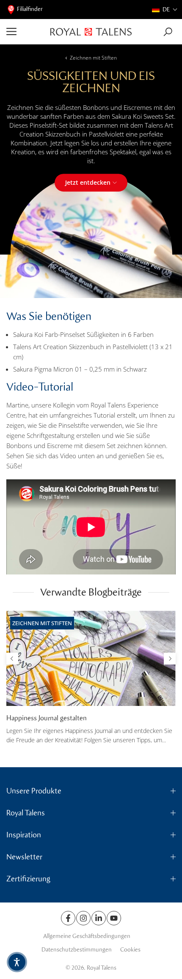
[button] (165, 9)
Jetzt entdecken (87, 182)
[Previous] (12, 659)
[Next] (170, 659)
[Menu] (25, 32)
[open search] (168, 32)
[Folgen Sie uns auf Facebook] (68, 918)
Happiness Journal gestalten (46, 718)
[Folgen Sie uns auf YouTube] (114, 918)
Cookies (130, 949)
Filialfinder (30, 9)
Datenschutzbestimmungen (76, 949)
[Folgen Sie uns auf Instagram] (83, 918)
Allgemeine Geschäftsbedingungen (86, 936)
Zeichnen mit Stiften (93, 57)
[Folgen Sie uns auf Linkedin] (98, 918)
